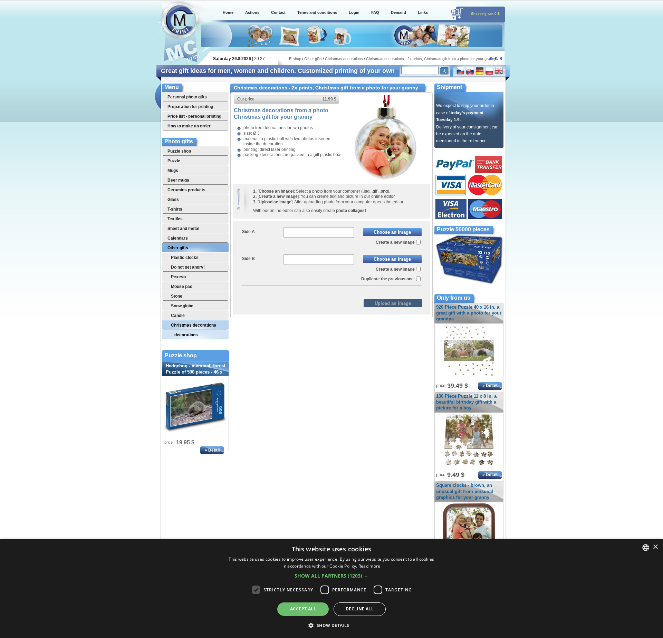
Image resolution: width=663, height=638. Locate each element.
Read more (369, 566)
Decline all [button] (360, 609)
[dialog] (331, 588)
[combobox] (645, 547)
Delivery (444, 127)
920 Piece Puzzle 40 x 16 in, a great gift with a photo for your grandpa (468, 312)
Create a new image (395, 242)
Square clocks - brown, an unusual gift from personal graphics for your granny (464, 491)
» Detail (212, 450)
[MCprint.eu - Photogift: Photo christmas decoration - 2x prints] (385, 180)
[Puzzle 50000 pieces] (468, 283)
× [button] (655, 547)
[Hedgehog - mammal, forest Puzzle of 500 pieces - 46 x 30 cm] (195, 407)
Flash (347, 291)
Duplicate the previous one (388, 279)
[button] (331, 575)
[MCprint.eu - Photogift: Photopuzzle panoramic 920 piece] (469, 377)
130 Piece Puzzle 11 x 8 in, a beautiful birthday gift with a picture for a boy (466, 402)
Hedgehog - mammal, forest (195, 372)
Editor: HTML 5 (319, 291)
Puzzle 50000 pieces (463, 229)
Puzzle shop (181, 355)
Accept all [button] (303, 609)
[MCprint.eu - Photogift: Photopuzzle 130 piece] (469, 466)
